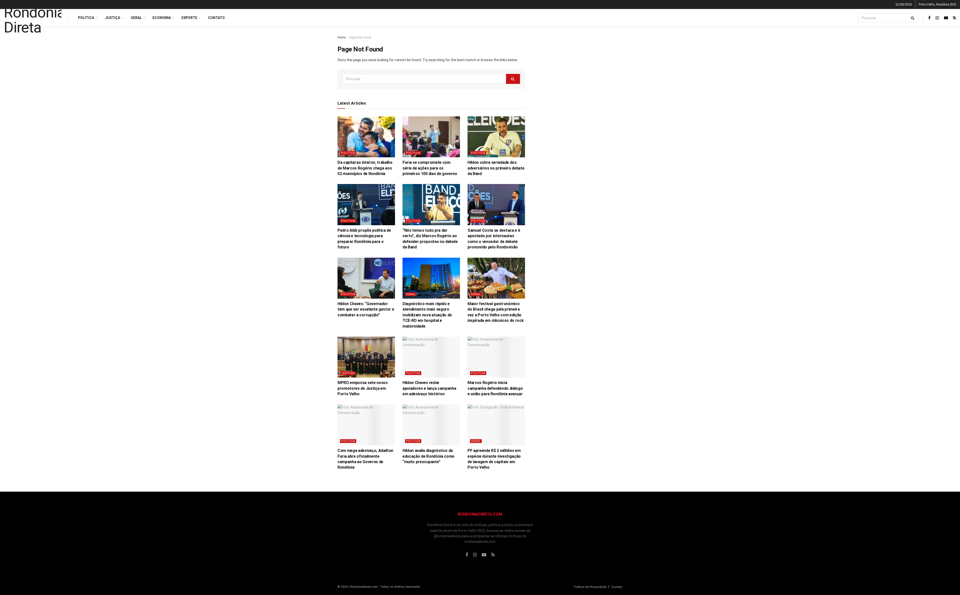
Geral (136, 18)
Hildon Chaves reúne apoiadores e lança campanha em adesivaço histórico (429, 388)
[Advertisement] (579, 110)
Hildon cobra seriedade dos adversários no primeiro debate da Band (496, 168)
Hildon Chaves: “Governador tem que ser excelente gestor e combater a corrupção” (366, 309)
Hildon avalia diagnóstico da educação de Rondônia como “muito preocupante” (428, 456)
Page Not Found (360, 37)
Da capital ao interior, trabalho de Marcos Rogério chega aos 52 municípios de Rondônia (365, 168)
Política (86, 18)
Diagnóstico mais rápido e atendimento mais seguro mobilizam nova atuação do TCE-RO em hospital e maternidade (427, 315)
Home (342, 37)
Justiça (112, 18)
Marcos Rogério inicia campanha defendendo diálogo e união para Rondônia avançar (495, 388)
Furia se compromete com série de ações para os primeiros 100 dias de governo (429, 168)
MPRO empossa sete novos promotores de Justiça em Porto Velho (363, 388)
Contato (216, 18)
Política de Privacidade (590, 587)
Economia (161, 18)
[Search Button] (913, 17)
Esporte (189, 18)
